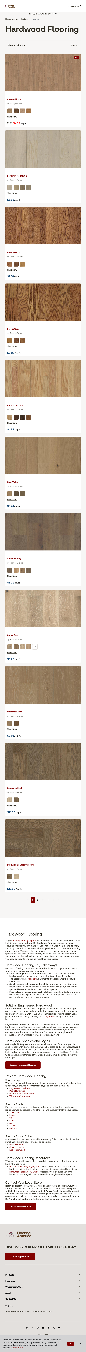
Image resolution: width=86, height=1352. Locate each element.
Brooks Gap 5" (13, 329)
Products (24, 19)
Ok (71, 1344)
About (8, 1293)
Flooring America (11, 19)
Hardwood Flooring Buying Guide (25, 1166)
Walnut (12, 1125)
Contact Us (10, 1299)
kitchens (33, 979)
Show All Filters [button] (15, 45)
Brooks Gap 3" (13, 252)
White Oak (14, 1112)
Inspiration (10, 1281)
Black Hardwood (17, 1144)
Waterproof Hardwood (20, 1096)
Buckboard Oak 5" (15, 405)
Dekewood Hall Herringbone (20, 865)
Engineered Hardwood (20, 1088)
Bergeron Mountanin (17, 176)
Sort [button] (73, 45)
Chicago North (14, 99)
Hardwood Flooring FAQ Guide (24, 1172)
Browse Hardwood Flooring (23, 1065)
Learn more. (17, 1347)
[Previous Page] (27, 900)
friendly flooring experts (24, 940)
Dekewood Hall (14, 788)
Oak (11, 1118)
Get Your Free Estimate (20, 1206)
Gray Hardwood (16, 1147)
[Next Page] (58, 900)
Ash (11, 1123)
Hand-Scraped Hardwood (21, 1093)
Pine (11, 1120)
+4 (35, 647)
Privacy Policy (43, 1334)
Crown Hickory (14, 558)
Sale (76, 57)
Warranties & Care (14, 1287)
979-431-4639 (73, 6)
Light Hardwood (17, 1150)
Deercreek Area (14, 712)
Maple (12, 1115)
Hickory (13, 1128)
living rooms (49, 1016)
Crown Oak (12, 635)
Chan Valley (12, 482)
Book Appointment (21, 1256)
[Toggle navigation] (81, 6)
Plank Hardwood (17, 1091)
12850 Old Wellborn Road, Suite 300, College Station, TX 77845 (28, 1311)
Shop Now (12, 117)
